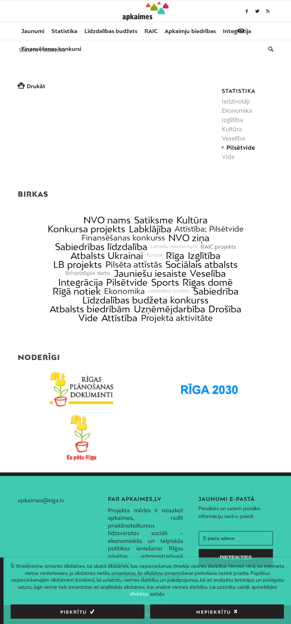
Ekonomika (237, 110)
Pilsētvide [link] (127, 282)
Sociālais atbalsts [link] (201, 264)
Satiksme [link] (153, 220)
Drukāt (36, 86)
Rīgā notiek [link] (77, 291)
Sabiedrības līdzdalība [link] (101, 246)
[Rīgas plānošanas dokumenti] (81, 389)
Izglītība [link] (204, 255)
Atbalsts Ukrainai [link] (107, 255)
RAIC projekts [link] (218, 246)
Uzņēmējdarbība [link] (169, 309)
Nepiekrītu (213, 612)
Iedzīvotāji (236, 101)
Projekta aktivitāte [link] (177, 318)
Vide (228, 156)
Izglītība (232, 119)
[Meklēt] (269, 49)
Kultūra (232, 129)
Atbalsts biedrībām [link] (90, 309)
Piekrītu (73, 612)
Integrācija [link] (80, 282)
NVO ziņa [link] (188, 237)
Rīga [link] (175, 255)
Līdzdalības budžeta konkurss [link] (145, 300)
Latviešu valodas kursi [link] (174, 246)
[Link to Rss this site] (268, 11)
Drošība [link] (224, 309)
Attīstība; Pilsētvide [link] (209, 229)
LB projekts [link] (77, 264)
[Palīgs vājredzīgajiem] (241, 30)
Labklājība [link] (150, 228)
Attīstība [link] (119, 317)
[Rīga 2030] (209, 389)
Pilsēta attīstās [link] (133, 264)
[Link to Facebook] (246, 11)
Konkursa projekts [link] (86, 228)
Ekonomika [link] (124, 291)
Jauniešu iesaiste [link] (150, 273)
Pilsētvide (240, 147)
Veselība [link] (208, 273)
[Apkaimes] (145, 11)
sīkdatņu (139, 594)
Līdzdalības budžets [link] (169, 291)
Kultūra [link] (192, 220)
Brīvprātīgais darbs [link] (87, 273)
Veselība (233, 138)
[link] (51, 49)
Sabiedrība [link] (215, 291)
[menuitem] (33, 31)
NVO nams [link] (107, 220)
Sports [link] (165, 282)
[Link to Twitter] (257, 11)
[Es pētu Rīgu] (81, 437)
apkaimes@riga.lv (41, 500)
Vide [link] (88, 317)
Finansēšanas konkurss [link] (123, 238)
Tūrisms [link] (155, 255)
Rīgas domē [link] (207, 282)
